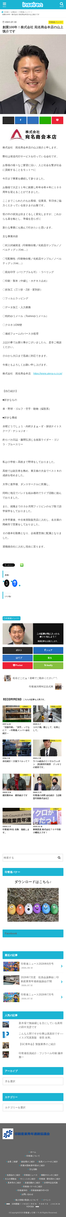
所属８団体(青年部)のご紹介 (33, 1165)
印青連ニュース (30, 1175)
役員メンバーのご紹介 (48, 1162)
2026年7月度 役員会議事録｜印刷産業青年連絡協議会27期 (40, 981)
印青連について (33, 1156)
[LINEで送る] (21, 564)
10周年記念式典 (51, 1183)
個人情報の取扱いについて (26, 1200)
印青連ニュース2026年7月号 (37, 996)
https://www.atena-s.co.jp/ (47, 373)
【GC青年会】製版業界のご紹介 (37, 1044)
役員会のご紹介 (13, 1175)
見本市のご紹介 (14, 1183)
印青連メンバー (12, 618)
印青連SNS (22, 1190)
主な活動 (33, 1169)
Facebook (11, 933)
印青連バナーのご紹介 (32, 1186)
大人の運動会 (10, 1179)
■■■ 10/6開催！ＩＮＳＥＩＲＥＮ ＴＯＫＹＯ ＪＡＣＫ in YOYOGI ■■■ (33, 1205)
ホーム (33, 1152)
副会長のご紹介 (28, 1162)
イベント (47, 1200)
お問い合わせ (27, 1194)
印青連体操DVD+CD (40, 1190)
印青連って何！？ (31, 1213)
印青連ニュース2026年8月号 (37, 965)
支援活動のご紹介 (32, 1183)
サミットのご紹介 (28, 1179)
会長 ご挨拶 (13, 1162)
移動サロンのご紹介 (49, 1175)
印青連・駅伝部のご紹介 (49, 1179)
